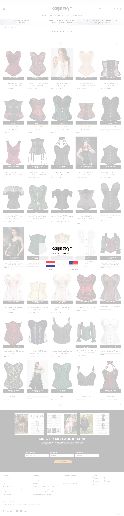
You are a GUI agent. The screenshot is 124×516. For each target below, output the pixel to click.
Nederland (51, 269)
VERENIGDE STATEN (73, 269)
